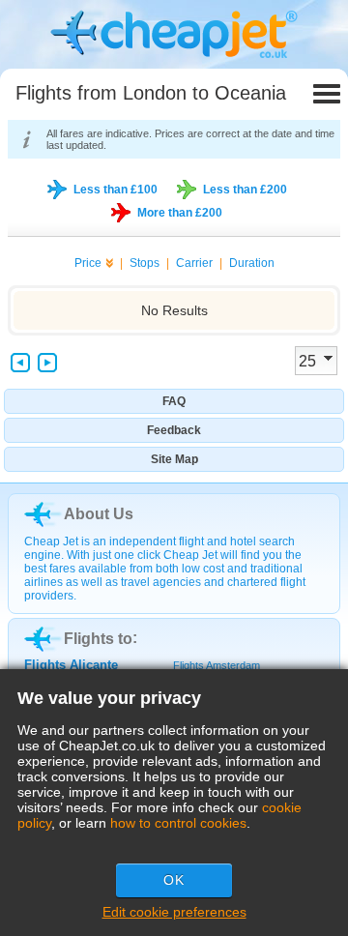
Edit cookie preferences (174, 912)
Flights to (98, 638)
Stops (145, 263)
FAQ (174, 401)
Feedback (174, 430)
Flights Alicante (71, 665)
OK (174, 880)
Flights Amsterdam (216, 665)
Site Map (174, 459)
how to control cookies (178, 823)
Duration (252, 263)
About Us (98, 514)
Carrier (194, 263)
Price (88, 263)
